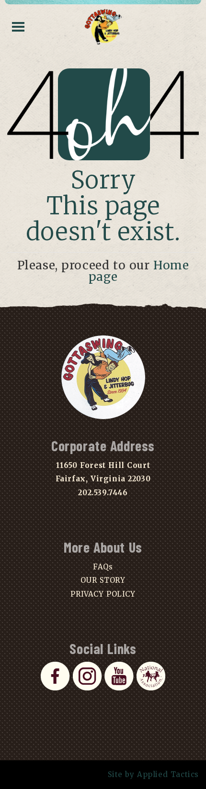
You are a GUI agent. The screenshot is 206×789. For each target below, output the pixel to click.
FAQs (103, 566)
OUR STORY (102, 580)
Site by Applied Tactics (153, 774)
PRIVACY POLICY (102, 594)
